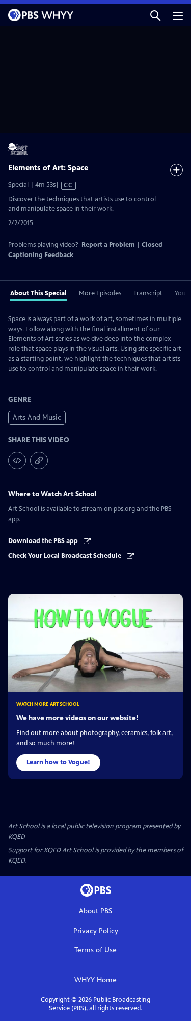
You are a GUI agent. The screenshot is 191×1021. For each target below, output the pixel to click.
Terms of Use (95, 950)
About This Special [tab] (38, 293)
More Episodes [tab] (100, 293)
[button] (155, 15)
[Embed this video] (17, 460)
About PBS (95, 911)
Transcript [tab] (147, 293)
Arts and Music (37, 417)
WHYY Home (95, 980)
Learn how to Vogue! (58, 762)
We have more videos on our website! (77, 718)
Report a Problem (108, 245)
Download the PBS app (43, 541)
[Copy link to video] (39, 460)
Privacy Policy (95, 931)
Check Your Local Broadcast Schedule (65, 556)
